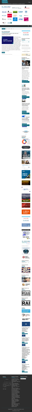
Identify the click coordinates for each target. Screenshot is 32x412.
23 (5, 385)
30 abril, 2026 (24, 102)
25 (8, 385)
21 (3, 385)
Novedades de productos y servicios (25, 82)
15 (4, 384)
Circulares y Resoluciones (24, 333)
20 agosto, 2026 (24, 326)
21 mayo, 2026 (24, 66)
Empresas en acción (24, 80)
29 (4, 386)
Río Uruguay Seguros (24, 126)
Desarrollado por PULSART (16, 410)
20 (10, 384)
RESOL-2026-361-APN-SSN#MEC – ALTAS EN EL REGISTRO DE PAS (15, 405)
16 (5, 384)
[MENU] (31, 26)
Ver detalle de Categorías (26, 51)
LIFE (27, 80)
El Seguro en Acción (9, 35)
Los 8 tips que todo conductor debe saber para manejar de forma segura (10, 34)
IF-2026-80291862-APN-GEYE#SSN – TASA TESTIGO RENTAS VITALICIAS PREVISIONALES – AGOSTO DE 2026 (16, 380)
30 (5, 386)
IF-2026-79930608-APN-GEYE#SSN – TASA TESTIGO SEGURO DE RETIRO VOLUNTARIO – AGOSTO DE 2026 (15, 385)
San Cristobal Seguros (9, 54)
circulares (23, 332)
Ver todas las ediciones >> (25, 245)
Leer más (3, 52)
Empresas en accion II (4, 54)
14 (3, 384)
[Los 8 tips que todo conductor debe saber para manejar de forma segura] (7, 36)
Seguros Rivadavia (24, 98)
